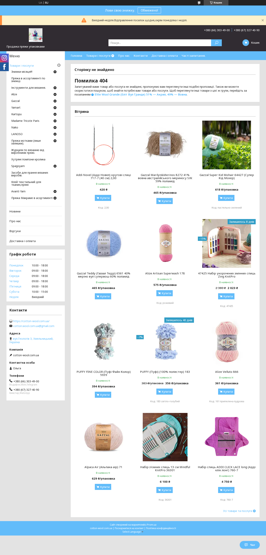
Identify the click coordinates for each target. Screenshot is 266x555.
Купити (105, 198)
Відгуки (15, 231)
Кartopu (16, 114)
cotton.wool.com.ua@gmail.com (33, 326)
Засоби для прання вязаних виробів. (29, 174)
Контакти (141, 55)
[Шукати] (216, 42)
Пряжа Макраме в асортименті (32, 198)
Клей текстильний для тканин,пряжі (26, 183)
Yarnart (15, 107)
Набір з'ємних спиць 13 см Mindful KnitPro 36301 (165, 468)
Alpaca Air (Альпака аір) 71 (103, 466)
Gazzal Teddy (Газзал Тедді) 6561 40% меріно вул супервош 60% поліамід (103, 275)
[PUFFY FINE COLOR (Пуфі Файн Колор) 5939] (103, 341)
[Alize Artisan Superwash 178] (165, 243)
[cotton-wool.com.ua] (35, 35)
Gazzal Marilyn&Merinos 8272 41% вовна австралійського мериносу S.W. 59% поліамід (165, 178)
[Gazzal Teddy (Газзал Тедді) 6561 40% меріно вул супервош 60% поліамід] (103, 243)
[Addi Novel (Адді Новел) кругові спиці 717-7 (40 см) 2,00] (103, 145)
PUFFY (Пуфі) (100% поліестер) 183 (165, 371)
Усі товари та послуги (237, 511)
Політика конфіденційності (161, 528)
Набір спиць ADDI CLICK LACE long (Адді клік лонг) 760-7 (226, 468)
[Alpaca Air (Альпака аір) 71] (103, 437)
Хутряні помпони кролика (28, 159)
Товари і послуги (98, 55)
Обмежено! (149, 10)
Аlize (14, 94)
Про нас (124, 55)
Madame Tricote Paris (25, 121)
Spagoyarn (18, 166)
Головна (76, 55)
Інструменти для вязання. (28, 87)
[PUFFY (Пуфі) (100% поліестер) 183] (165, 341)
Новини (14, 211)
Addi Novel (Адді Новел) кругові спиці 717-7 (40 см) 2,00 (103, 176)
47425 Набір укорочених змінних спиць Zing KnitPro (226, 275)
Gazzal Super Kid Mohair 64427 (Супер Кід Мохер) (227, 176)
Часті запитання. (193, 55)
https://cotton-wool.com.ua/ (31, 321)
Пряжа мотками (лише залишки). (26, 142)
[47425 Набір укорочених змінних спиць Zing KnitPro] (227, 243)
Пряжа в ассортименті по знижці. (28, 80)
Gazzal (15, 101)
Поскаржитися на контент (129, 528)
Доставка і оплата (164, 55)
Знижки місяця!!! (21, 71)
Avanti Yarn (18, 191)
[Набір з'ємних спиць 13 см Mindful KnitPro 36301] (165, 437)
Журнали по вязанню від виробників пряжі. (27, 152)
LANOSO (17, 134)
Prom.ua (151, 524)
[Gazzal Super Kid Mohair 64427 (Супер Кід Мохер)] (227, 145)
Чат (252, 544)
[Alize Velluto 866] (227, 341)
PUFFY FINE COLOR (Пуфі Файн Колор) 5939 (104, 373)
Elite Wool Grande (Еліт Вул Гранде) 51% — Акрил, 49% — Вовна (141, 94)
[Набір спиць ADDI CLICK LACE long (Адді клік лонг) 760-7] (227, 437)
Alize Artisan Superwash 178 (165, 273)
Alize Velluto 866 (226, 371)
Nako (14, 127)
